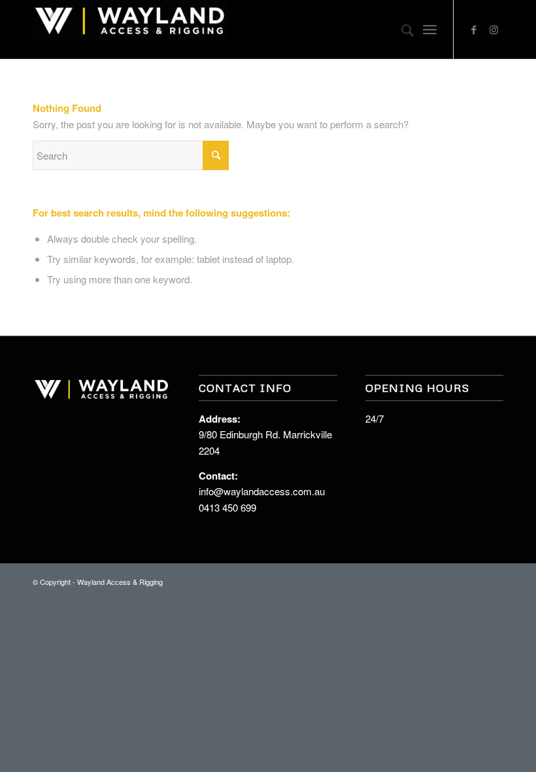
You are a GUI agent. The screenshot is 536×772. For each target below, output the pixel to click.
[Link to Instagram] (493, 29)
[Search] (401, 29)
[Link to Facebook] (474, 29)
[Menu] (430, 29)
